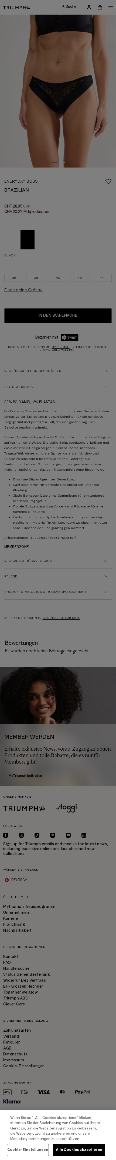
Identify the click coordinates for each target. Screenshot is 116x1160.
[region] (58, 1135)
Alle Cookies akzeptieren (79, 1150)
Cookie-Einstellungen (27, 1150)
